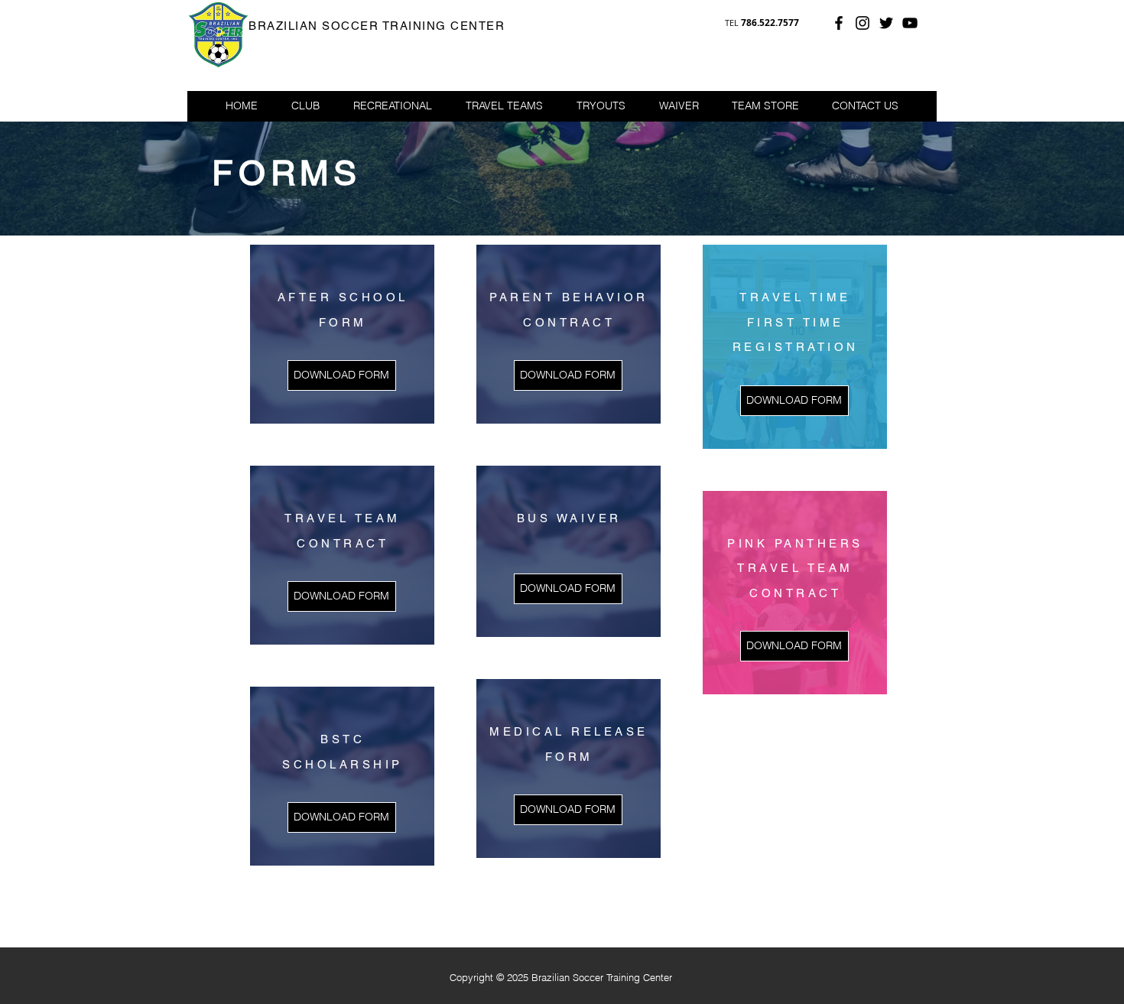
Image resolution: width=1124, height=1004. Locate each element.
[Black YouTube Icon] (910, 23)
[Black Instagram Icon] (862, 23)
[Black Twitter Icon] (886, 23)
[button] (392, 105)
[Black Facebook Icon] (839, 23)
